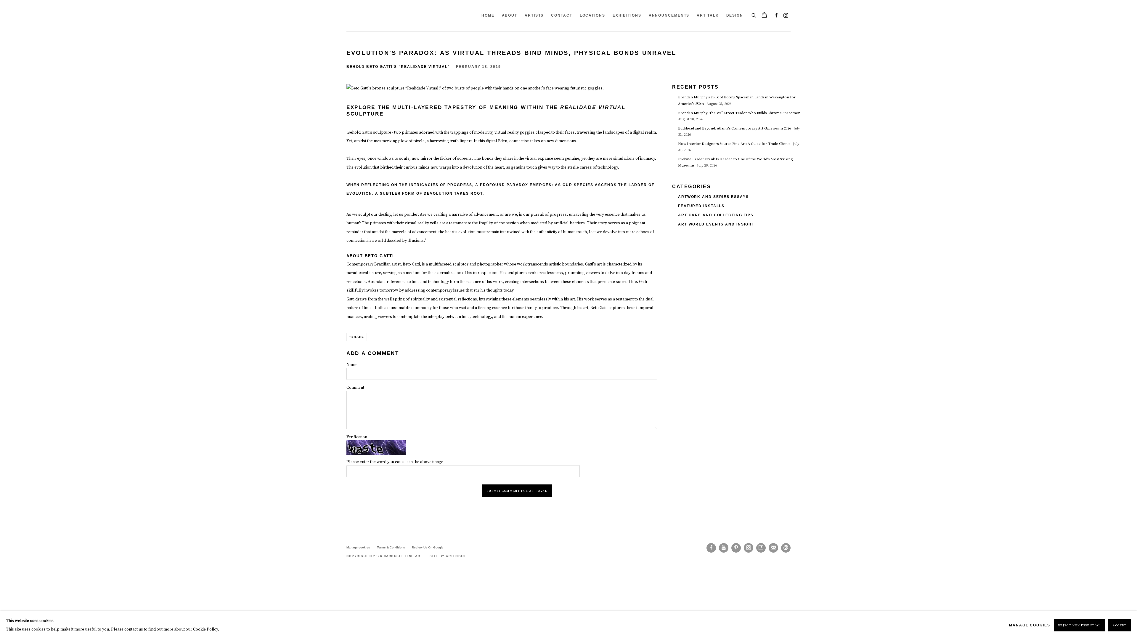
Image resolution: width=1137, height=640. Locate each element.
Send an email (786, 548)
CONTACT (561, 15)
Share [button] (357, 336)
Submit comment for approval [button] (517, 491)
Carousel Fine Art (364, 15)
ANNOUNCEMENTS (669, 15)
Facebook (776, 15)
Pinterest (736, 548)
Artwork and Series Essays (713, 197)
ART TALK (708, 15)
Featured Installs (701, 206)
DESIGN (734, 15)
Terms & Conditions (391, 547)
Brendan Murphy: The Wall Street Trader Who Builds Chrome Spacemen (739, 113)
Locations (592, 15)
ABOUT (510, 15)
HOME (487, 15)
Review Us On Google (428, 547)
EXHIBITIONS (627, 15)
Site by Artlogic (447, 556)
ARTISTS (534, 15)
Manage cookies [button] (358, 547)
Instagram (786, 15)
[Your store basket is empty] (764, 15)
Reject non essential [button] (1079, 626)
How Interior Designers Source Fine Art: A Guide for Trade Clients (734, 144)
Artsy (761, 548)
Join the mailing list (773, 548)
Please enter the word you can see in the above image (394, 462)
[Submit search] (754, 14)
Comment (355, 387)
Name (351, 364)
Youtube (723, 548)
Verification (356, 437)
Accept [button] (1120, 626)
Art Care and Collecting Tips (716, 215)
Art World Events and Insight (716, 224)
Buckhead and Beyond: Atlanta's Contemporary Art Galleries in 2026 (735, 128)
